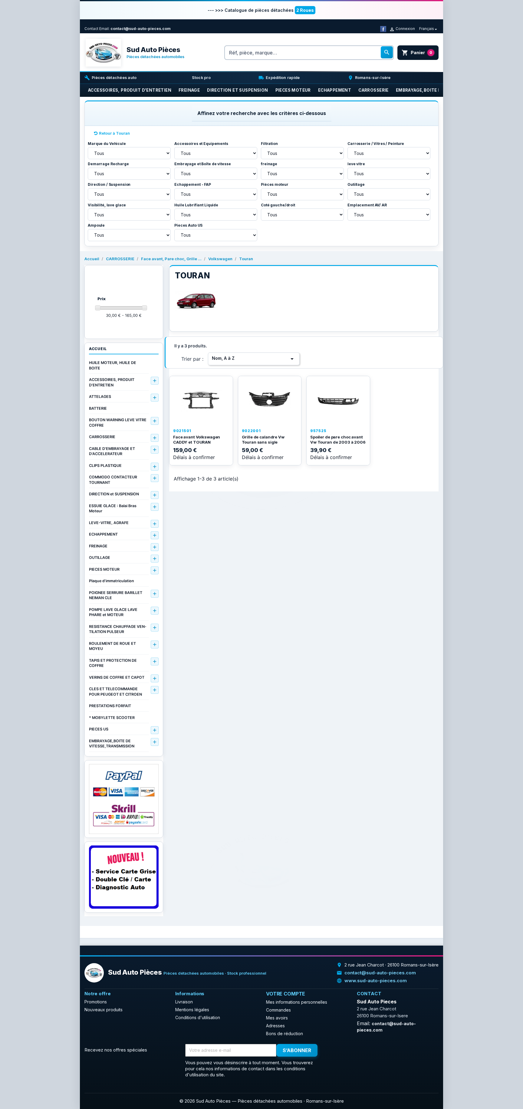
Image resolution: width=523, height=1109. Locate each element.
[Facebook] (383, 28)
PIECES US (98, 729)
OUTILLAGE (99, 557)
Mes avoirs (277, 1017)
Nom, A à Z (254, 359)
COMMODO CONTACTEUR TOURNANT (113, 480)
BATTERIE (98, 408)
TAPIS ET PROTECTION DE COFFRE (113, 663)
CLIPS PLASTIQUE (105, 465)
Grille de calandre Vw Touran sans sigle (263, 440)
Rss (346, 1051)
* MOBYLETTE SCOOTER (112, 717)
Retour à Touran (114, 133)
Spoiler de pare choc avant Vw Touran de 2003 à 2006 (338, 440)
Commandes (278, 1009)
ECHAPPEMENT (103, 534)
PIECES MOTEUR (104, 569)
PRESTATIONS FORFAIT (110, 706)
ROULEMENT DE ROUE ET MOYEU (112, 646)
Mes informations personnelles (296, 1002)
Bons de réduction (284, 1033)
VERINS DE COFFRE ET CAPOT (116, 677)
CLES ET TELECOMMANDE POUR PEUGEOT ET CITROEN (115, 692)
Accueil (98, 348)
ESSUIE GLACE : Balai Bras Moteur (113, 508)
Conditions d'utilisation (197, 1017)
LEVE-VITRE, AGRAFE (109, 522)
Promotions (95, 1001)
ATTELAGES (100, 396)
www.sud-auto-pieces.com (375, 980)
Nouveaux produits (103, 1009)
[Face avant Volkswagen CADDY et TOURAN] (201, 401)
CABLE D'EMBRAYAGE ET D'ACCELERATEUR (112, 451)
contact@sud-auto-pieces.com (140, 28)
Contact (91, 28)
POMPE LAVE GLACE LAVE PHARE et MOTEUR (113, 612)
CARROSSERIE (102, 437)
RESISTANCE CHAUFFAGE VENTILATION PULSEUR (117, 629)
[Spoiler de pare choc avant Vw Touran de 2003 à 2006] (338, 401)
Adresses (275, 1025)
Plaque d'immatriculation (111, 581)
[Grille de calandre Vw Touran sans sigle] (269, 401)
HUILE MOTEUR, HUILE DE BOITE (112, 365)
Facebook (333, 1051)
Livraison (184, 1001)
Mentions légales (192, 1009)
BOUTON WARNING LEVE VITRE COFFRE (117, 423)
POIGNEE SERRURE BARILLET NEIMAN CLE (115, 595)
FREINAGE (98, 546)
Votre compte (285, 994)
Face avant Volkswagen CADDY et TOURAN (196, 440)
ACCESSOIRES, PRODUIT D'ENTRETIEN (111, 382)
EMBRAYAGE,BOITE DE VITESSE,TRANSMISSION (111, 744)
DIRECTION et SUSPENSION (114, 494)
